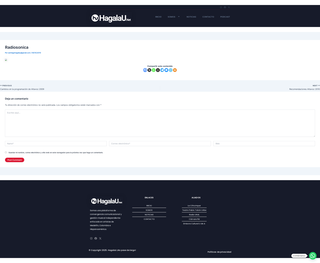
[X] (149, 70)
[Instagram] (170, 70)
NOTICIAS (191, 17)
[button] (176, 16)
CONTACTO (208, 17)
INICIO (158, 17)
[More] (175, 70)
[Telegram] (162, 70)
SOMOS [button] (171, 17)
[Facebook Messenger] (166, 70)
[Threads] (158, 70)
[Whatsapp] (154, 70)
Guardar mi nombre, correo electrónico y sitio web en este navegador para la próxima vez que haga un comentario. (55, 152)
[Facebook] (145, 70)
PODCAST (225, 17)
